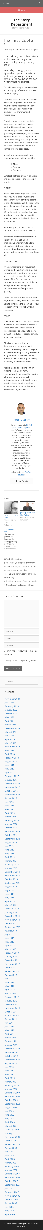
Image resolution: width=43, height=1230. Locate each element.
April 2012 (10, 989)
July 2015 (9, 846)
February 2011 (12, 1041)
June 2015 (9, 849)
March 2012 (10, 993)
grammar (30, 562)
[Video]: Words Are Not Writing (27, 513)
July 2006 (9, 1206)
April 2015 (10, 857)
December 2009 (12, 1092)
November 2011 (12, 1008)
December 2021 (12, 713)
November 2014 (12, 875)
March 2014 (10, 905)
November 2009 (12, 1096)
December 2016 (12, 783)
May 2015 (9, 853)
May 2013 (9, 941)
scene (13, 570)
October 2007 (11, 1181)
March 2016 (10, 816)
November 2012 (12, 964)
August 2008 (11, 1148)
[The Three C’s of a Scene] (11, 507)
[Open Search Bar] (39, 2)
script (18, 573)
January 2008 (11, 1170)
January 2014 (11, 912)
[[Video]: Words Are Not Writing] (27, 506)
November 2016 (12, 787)
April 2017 (10, 772)
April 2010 (10, 1078)
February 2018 (12, 757)
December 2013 (12, 916)
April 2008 (10, 1159)
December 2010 (12, 1048)
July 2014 (9, 890)
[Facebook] (16, 481)
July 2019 (9, 735)
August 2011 (11, 1019)
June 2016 (9, 805)
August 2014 (11, 886)
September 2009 (12, 1103)
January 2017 (11, 779)
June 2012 (9, 982)
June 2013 (9, 938)
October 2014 (11, 879)
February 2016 (12, 820)
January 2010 (11, 1089)
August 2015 (11, 842)
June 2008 (9, 1155)
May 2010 (9, 1074)
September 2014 (12, 883)
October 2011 (11, 1011)
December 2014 (12, 871)
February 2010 (12, 1085)
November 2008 (12, 1136)
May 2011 (9, 1030)
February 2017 (12, 776)
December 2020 (12, 728)
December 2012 (12, 960)
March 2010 (10, 1081)
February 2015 (12, 864)
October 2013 (11, 923)
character (10, 562)
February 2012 (12, 997)
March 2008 (10, 1162)
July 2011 (9, 1022)
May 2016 (9, 809)
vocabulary (9, 577)
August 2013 (11, 930)
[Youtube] (26, 481)
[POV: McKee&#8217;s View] (12, 539)
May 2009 (9, 1118)
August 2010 (11, 1063)
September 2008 (12, 1144)
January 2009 (11, 1133)
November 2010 (12, 1052)
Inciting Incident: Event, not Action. (22, 581)
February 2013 (12, 952)
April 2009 (10, 1122)
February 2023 (12, 706)
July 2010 (9, 1067)
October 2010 (11, 1055)
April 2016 (10, 813)
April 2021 (10, 721)
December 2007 (12, 1173)
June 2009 (9, 1114)
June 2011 (9, 1026)
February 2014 (12, 908)
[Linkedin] (20, 481)
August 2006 (11, 1203)
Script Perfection (14, 559)
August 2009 (11, 1107)
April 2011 (10, 1033)
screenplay (22, 570)
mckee (7, 566)
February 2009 (12, 1129)
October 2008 (11, 1140)
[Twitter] (23, 481)
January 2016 (11, 824)
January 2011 (11, 1045)
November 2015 (12, 831)
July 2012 (9, 978)
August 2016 (11, 798)
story (24, 573)
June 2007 (9, 1188)
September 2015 (12, 838)
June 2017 (9, 765)
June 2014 (9, 894)
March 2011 (10, 1037)
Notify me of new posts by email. (21, 660)
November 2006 (12, 1195)
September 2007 (12, 1184)
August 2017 (11, 761)
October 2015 (11, 835)
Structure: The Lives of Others (20, 584)
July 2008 (9, 1151)
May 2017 (9, 768)
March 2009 (10, 1126)
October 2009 (11, 1100)
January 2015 (11, 868)
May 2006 (9, 1210)
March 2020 (10, 732)
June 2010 (9, 1070)
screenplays (9, 573)
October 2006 (11, 1199)
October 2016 (11, 790)
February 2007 (12, 1192)
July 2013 (9, 934)
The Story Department (21, 22)
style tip (31, 573)
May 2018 (9, 750)
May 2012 (9, 986)
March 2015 (10, 860)
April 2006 (10, 1214)
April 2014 (10, 901)
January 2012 (11, 1000)
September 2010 (12, 1059)
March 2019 (10, 743)
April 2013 (10, 945)
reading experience (20, 566)
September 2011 (12, 1015)
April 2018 (10, 754)
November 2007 (12, 1177)
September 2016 (12, 794)
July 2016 (9, 802)
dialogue (20, 562)
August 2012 (11, 974)
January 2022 (11, 709)
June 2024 (9, 702)
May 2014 (9, 897)
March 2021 (10, 724)
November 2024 (12, 698)
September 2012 (12, 971)
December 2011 (12, 1004)
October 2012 (11, 967)
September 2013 (12, 927)
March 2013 (10, 949)
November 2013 (12, 919)
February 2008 (12, 1166)
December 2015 (12, 827)
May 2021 (9, 717)
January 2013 (11, 956)
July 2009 (9, 1111)
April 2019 (10, 739)
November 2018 (12, 746)
